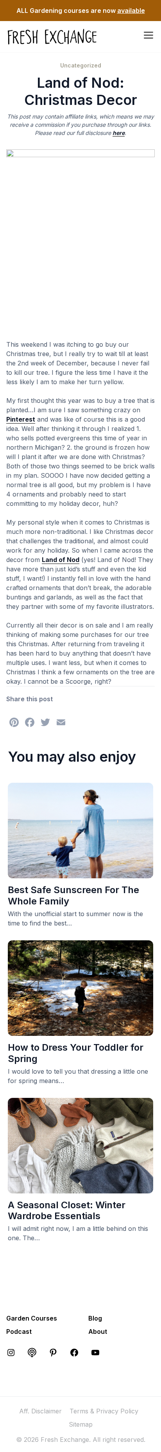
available (131, 10)
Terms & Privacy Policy (104, 1411)
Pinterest (20, 419)
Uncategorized (80, 65)
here (119, 132)
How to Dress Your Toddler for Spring (75, 1053)
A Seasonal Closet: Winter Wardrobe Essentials (66, 1210)
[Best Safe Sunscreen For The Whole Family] (80, 874)
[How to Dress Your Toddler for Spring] (80, 1031)
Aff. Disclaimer (40, 1411)
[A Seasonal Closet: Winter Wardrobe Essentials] (80, 1189)
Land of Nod (60, 560)
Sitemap (81, 1424)
